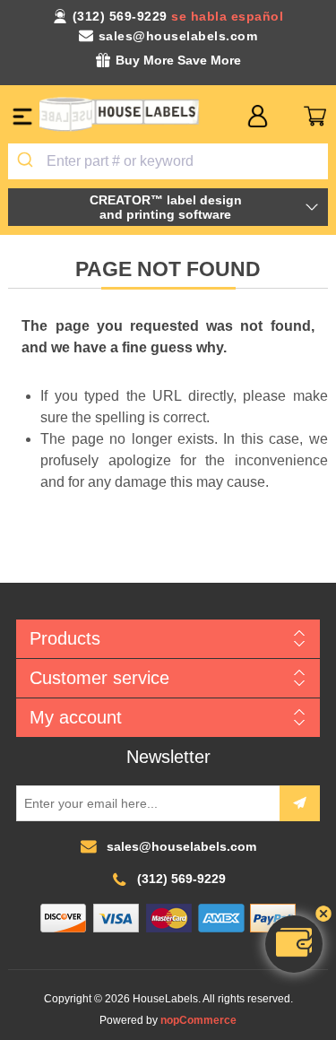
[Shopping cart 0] (315, 116)
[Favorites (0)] (286, 116)
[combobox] (167, 161)
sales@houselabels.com (178, 36)
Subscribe (300, 803)
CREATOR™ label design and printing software (166, 207)
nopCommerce (198, 1020)
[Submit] (27, 161)
